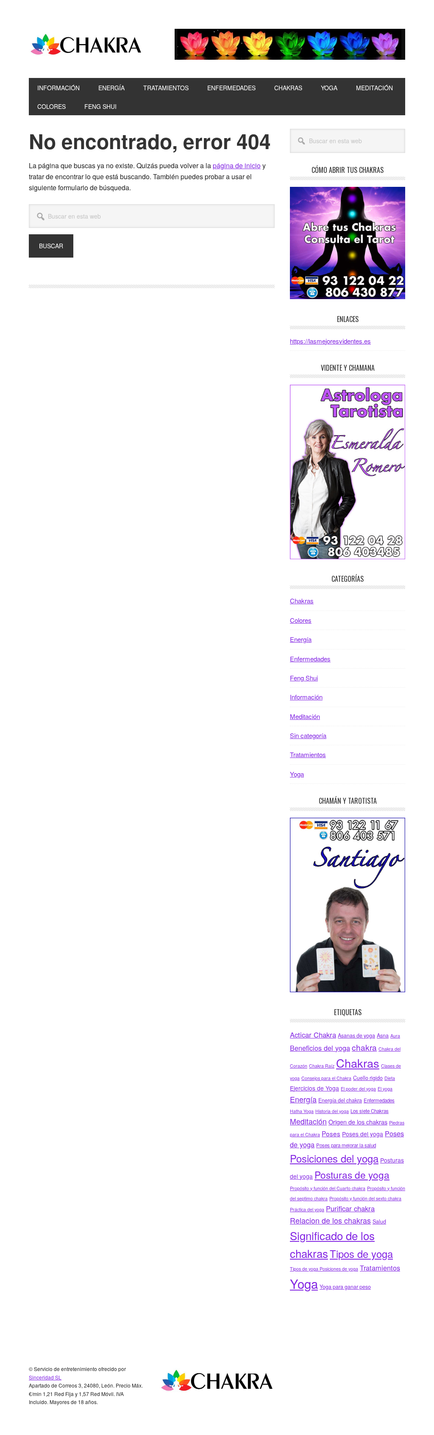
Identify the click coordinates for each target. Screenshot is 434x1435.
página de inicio (237, 165)
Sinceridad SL (45, 1377)
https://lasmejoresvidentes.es (330, 340)
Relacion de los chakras (330, 1220)
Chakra (86, 46)
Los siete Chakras (370, 1110)
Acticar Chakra (313, 1035)
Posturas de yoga (351, 1174)
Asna (383, 1035)
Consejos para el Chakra (326, 1078)
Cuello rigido (368, 1078)
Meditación (305, 716)
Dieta (389, 1078)
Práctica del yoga (307, 1209)
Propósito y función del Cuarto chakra (327, 1188)
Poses (331, 1133)
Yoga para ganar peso (345, 1287)
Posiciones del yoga (334, 1158)
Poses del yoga (362, 1134)
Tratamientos (308, 754)
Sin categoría (308, 735)
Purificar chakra (350, 1208)
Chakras (302, 600)
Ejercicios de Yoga (314, 1088)
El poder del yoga (358, 1088)
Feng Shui (304, 677)
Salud (379, 1221)
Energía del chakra (340, 1100)
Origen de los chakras (357, 1121)
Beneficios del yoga (320, 1048)
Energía (301, 639)
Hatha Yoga (302, 1111)
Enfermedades (310, 658)
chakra (364, 1047)
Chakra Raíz (321, 1066)
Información (306, 696)
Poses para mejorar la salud (346, 1145)
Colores (301, 620)
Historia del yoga (332, 1111)
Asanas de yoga (356, 1035)
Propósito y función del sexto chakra (365, 1198)
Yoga (297, 773)
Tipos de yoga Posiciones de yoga (324, 1269)
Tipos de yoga (361, 1253)
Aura (395, 1036)
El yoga (385, 1088)
